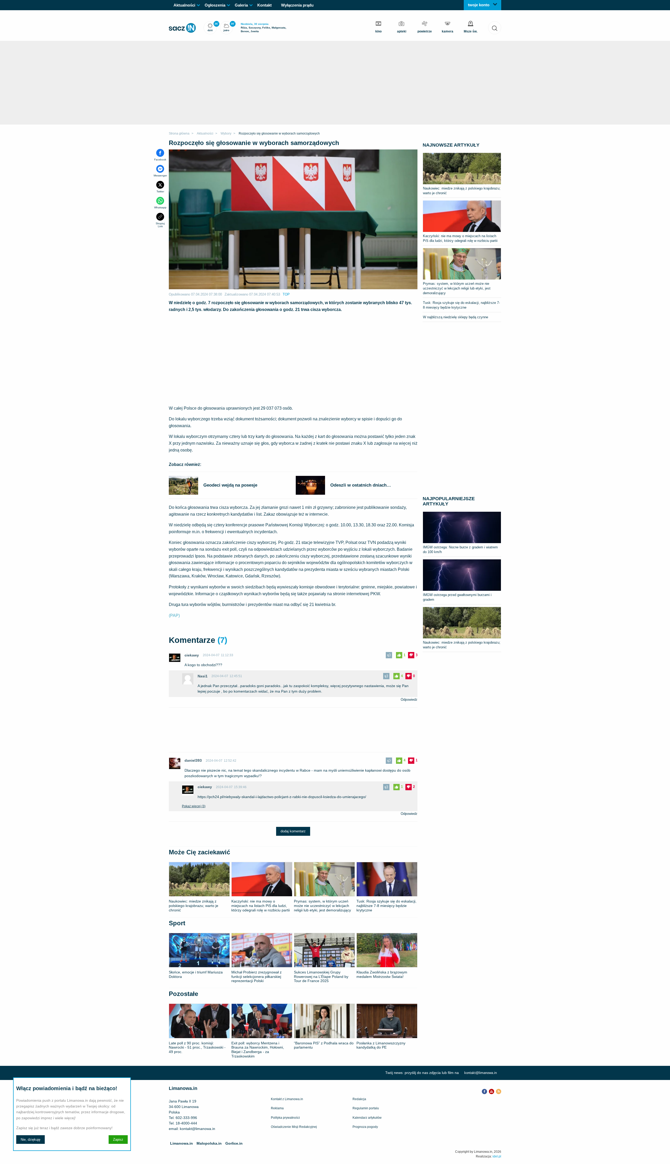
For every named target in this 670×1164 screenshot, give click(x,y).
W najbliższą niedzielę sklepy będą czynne (455, 317)
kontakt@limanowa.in (480, 1073)
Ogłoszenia (215, 5)
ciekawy (192, 655)
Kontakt (264, 5)
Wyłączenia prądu (297, 5)
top (286, 294)
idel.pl (497, 1156)
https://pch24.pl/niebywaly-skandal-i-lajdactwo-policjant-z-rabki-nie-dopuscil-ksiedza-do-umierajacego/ (282, 797)
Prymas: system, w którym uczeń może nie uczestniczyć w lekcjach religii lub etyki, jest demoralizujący (456, 288)
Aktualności (184, 5)
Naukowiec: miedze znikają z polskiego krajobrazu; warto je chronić (461, 190)
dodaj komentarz (293, 831)
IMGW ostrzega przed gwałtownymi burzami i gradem (457, 597)
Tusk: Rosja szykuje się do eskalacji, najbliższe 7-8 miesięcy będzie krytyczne (461, 305)
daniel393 (193, 760)
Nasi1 (203, 676)
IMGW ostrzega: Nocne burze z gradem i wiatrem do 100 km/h (460, 549)
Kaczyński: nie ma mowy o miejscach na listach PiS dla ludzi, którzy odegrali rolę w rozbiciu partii (460, 238)
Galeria (241, 5)
